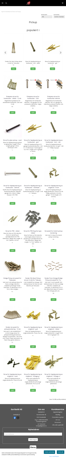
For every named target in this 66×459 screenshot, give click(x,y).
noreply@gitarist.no (41, 426)
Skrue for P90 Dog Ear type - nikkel (33, 232)
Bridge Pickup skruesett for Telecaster (12, 279)
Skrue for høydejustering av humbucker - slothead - (33, 186)
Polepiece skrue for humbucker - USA (33, 97)
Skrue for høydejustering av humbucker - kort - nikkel (33, 62)
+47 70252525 (41, 424)
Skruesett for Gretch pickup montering (53, 232)
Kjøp (13, 69)
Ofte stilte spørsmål (57, 425)
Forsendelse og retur (58, 417)
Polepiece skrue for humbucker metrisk (53, 97)
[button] (5, 52)
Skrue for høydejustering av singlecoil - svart (12, 375)
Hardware (8, 11)
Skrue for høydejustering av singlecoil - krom (54, 186)
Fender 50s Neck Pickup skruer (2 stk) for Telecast (33, 279)
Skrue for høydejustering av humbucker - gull (52, 62)
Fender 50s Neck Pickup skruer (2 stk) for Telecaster (13, 62)
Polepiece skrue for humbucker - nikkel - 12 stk (12, 97)
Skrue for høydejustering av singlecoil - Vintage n (54, 375)
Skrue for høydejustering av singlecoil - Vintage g (33, 375)
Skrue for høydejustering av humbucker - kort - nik (54, 141)
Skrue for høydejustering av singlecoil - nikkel (54, 328)
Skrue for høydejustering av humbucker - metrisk (12, 186)
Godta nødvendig (49, 452)
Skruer (14, 11)
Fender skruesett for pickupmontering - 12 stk (12, 328)
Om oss (58, 420)
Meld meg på (33, 439)
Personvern (58, 422)
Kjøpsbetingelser (57, 412)
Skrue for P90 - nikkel (12, 231)
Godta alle (60, 452)
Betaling (58, 414)
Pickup (19, 11)
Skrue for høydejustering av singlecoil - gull (33, 328)
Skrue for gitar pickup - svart (12, 140)
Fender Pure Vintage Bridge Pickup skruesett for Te (53, 279)
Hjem (2, 11)
